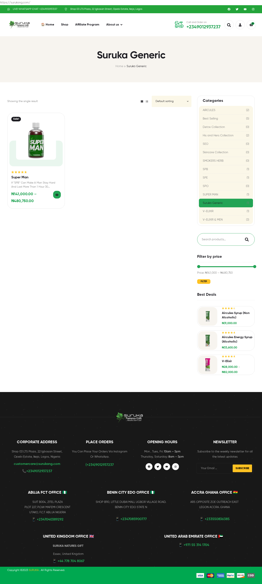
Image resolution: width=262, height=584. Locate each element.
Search (246, 239)
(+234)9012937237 (100, 465)
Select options (57, 195)
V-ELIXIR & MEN (213, 219)
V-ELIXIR (208, 211)
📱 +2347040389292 (47, 519)
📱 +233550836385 (214, 519)
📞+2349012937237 (37, 471)
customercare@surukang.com (37, 464)
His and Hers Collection (218, 135)
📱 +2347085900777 (131, 519)
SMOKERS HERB (213, 160)
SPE (205, 177)
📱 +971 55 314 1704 (193, 545)
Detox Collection (214, 127)
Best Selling (210, 118)
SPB (205, 169)
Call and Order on (196, 22)
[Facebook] (229, 9)
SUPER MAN (210, 194)
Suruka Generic (213, 203)
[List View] (147, 101)
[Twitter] (237, 9)
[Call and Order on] (179, 24)
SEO (205, 143)
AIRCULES (209, 110)
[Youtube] (245, 9)
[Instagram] (253, 9)
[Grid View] (142, 101)
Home (119, 66)
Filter (204, 281)
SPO (205, 186)
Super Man (19, 177)
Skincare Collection (215, 152)
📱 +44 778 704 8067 (68, 561)
